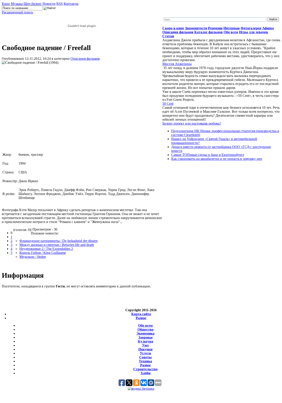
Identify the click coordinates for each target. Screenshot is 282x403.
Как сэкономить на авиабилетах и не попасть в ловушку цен (216, 159)
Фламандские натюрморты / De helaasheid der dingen (58, 241)
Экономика (145, 333)
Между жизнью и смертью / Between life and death (56, 245)
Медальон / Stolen (32, 257)
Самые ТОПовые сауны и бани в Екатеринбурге (207, 155)
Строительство (145, 369)
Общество (145, 329)
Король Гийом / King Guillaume (42, 253)
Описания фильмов (85, 58)
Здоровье (145, 337)
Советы (145, 357)
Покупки (145, 349)
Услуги (145, 353)
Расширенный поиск (17, 12)
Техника (145, 361)
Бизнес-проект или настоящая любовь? (191, 123)
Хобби (145, 373)
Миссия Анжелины (177, 64)
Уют (145, 345)
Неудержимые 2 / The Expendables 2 (46, 249)
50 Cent (167, 103)
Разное (141, 318)
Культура (145, 341)
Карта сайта (141, 314)
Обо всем (145, 325)
